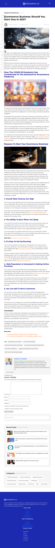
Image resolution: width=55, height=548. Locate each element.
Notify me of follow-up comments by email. (16, 406)
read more (35, 193)
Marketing (31, 484)
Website (6, 403)
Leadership (34, 480)
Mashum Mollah (13, 24)
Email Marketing (11, 480)
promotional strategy (24, 248)
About (27, 510)
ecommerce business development (34, 345)
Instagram (26, 538)
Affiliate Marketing (12, 477)
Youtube (25, 540)
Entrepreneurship (24, 480)
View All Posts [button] (10, 372)
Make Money (22, 484)
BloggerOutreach (27, 525)
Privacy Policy (27, 517)
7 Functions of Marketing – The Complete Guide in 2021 (24, 336)
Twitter (25, 533)
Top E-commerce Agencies (36, 212)
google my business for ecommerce (28, 348)
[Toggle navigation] (6, 4)
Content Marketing (25, 477)
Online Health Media (27, 526)
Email (6, 400)
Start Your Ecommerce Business (13, 352)
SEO (37, 484)
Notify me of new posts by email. (14, 408)
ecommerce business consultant (14, 345)
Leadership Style (11, 484)
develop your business (23, 260)
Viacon (27, 521)
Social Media (44, 484)
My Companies (27, 515)
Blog (27, 512)
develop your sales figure (40, 273)
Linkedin (25, 535)
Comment (7, 394)
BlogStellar (27, 523)
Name (6, 397)
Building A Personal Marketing (20, 238)
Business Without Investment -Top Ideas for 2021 (22, 334)
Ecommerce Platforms (11, 348)
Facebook (25, 531)
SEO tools (7, 259)
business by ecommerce (14, 341)
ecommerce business (29, 341)
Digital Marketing (37, 477)
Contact (27, 514)
